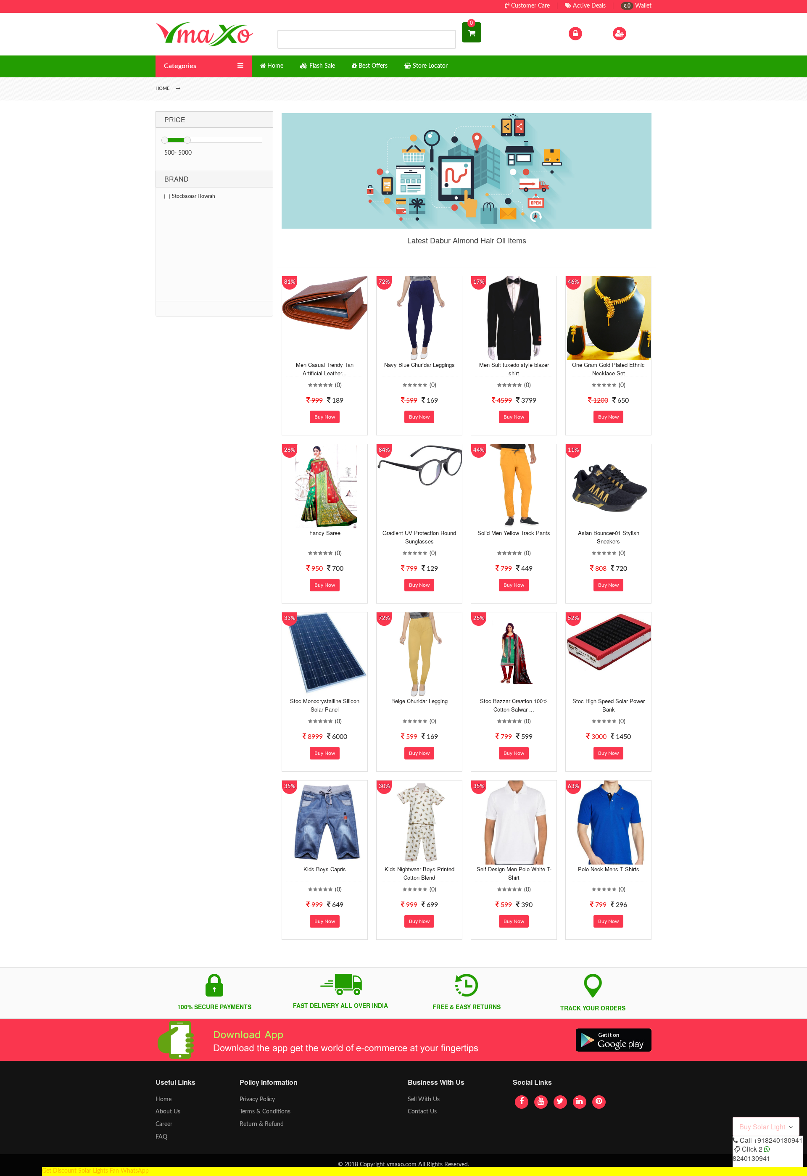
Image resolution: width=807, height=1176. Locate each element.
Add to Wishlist (318, 354)
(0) (338, 385)
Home (163, 1099)
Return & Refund (262, 1124)
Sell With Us (424, 1099)
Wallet (638, 6)
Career (164, 1124)
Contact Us (422, 1112)
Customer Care (529, 6)
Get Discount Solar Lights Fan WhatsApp (95, 1171)
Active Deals (588, 6)
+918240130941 (778, 1140)
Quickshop (334, 354)
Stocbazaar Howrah (193, 196)
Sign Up (638, 33)
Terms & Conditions (265, 1112)
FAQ (161, 1137)
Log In (591, 33)
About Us (168, 1112)
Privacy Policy (257, 1099)
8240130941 (751, 1158)
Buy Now (324, 416)
